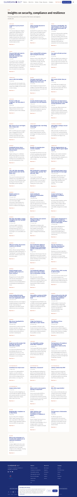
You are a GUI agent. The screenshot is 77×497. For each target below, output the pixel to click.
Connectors (33, 480)
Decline (49, 490)
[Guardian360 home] (13, 2)
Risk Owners (46, 468)
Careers (59, 472)
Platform (25, 2)
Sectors (45, 478)
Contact (59, 478)
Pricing (40, 2)
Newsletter (60, 476)
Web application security (35, 474)
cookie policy (22, 494)
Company (51, 2)
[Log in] (73, 2)
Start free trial (58, 2)
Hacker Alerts (33, 478)
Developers (46, 472)
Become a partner (66, 2)
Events (59, 474)
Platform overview (34, 468)
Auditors (45, 476)
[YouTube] (12, 472)
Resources (45, 2)
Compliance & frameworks (35, 470)
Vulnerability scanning (35, 472)
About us (59, 468)
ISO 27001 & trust (61, 470)
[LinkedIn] (8, 472)
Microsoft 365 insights (35, 476)
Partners (36, 2)
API (31, 482)
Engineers (46, 470)
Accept (54, 490)
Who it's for (31, 2)
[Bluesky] (10, 472)
